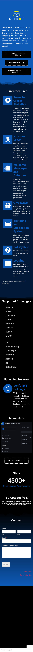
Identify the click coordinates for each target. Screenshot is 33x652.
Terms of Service (25, 575)
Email (4, 538)
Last (18, 534)
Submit (5, 564)
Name (4, 529)
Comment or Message (10, 545)
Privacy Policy (26, 571)
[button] (3, 437)
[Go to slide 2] (16, 454)
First (3, 534)
